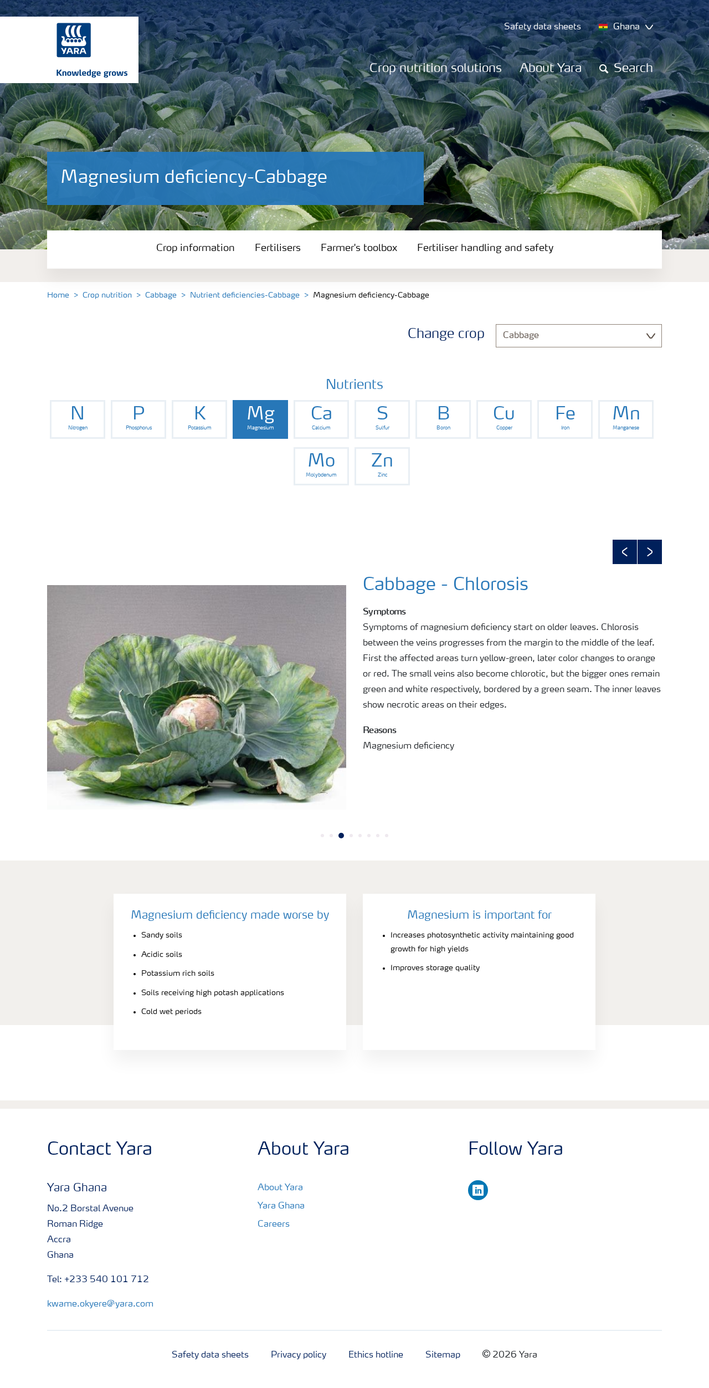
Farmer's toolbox (359, 248)
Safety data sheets (210, 1355)
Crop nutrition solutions (435, 69)
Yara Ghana (281, 1206)
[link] (77, 419)
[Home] (63, 50)
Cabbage (161, 295)
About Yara (551, 69)
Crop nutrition (107, 295)
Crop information (195, 248)
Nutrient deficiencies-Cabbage (245, 295)
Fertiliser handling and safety (485, 248)
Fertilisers (278, 248)
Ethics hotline (375, 1355)
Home (58, 295)
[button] (625, 552)
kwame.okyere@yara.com (100, 1304)
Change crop (446, 334)
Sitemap (442, 1355)
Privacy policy (298, 1355)
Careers (274, 1224)
